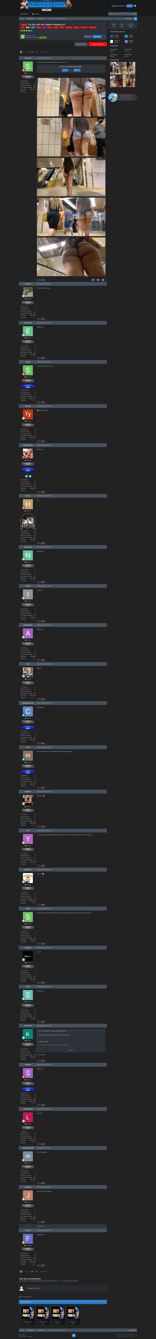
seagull (28, 362)
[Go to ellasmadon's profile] (28, 331)
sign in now (58, 1281)
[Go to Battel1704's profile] (28, 878)
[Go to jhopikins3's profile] (28, 1195)
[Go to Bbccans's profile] (28, 414)
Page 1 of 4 (43, 52)
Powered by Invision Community (126, 1336)
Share (88, 36)
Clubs (37, 14)
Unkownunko (118, 40)
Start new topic (81, 44)
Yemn (28, 830)
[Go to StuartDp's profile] (28, 292)
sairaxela (28, 1064)
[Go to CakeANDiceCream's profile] (28, 711)
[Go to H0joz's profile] (126, 36)
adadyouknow (27, 625)
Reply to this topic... (34, 1288)
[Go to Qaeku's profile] (126, 41)
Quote (43, 280)
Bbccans (28, 406)
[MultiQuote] (38, 280)
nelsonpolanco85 (27, 1148)
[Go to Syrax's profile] (28, 995)
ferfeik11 (28, 1230)
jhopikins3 (28, 1187)
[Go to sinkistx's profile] (28, 917)
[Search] (135, 14)
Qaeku (131, 40)
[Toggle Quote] (40, 1031)
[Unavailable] (71, 97)
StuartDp (28, 284)
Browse (24, 14)
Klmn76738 (27, 1025)
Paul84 (117, 35)
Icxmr (28, 747)
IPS (19, 1334)
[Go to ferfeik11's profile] (28, 1239)
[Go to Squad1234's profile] (23, 37)
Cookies (30, 1336)
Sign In (65, 70)
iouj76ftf (28, 586)
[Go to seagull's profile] (28, 370)
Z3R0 (23, 1334)
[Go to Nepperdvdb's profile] (28, 555)
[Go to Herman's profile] (28, 504)
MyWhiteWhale (28, 445)
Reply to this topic (97, 44)
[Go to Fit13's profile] (28, 672)
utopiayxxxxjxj (28, 1109)
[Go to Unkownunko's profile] (111, 41)
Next (32, 52)
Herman (28, 496)
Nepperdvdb (28, 547)
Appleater (28, 791)
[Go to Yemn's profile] (28, 839)
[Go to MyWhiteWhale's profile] (28, 454)
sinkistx (28, 908)
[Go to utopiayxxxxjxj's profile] (28, 1117)
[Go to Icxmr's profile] (28, 756)
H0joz (131, 35)
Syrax (28, 986)
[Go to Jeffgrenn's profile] (28, 956)
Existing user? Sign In (118, 6)
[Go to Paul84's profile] (111, 36)
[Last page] (36, 52)
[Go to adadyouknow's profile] (28, 633)
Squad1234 (28, 58)
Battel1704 (28, 869)
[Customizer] (135, 6)
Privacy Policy (22, 1336)
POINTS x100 (43, 1322)
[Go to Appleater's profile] (28, 800)
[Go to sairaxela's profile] (28, 1073)
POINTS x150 (28, 1322)
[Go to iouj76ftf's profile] (28, 594)
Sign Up (129, 6)
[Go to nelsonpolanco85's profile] (28, 1156)
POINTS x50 (73, 1322)
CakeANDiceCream (28, 703)
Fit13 (28, 664)
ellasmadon (28, 323)
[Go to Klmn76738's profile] (28, 1034)
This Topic (128, 14)
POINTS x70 (57, 1322)
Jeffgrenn (28, 947)
